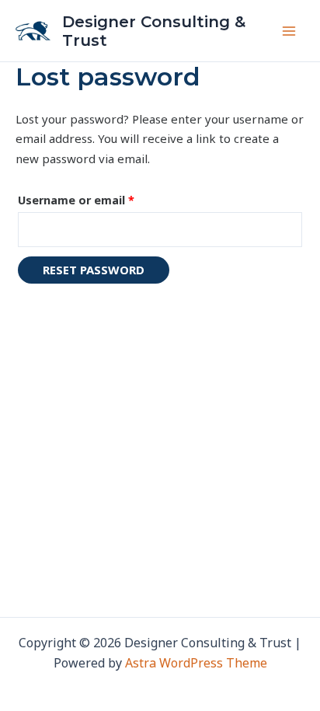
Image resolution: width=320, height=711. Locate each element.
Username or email (100, 198)
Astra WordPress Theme (196, 662)
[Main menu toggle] (288, 31)
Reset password (93, 269)
